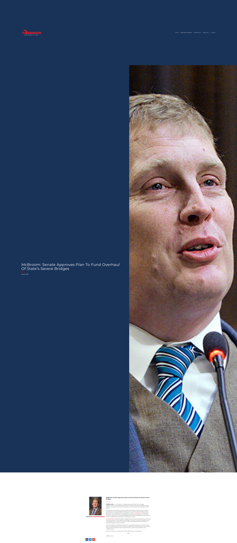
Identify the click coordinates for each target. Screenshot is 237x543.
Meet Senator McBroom (186, 32)
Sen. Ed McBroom (137, 512)
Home (176, 32)
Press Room (197, 32)
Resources (205, 32)
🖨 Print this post (110, 535)
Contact (213, 32)
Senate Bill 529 (109, 519)
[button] (87, 539)
